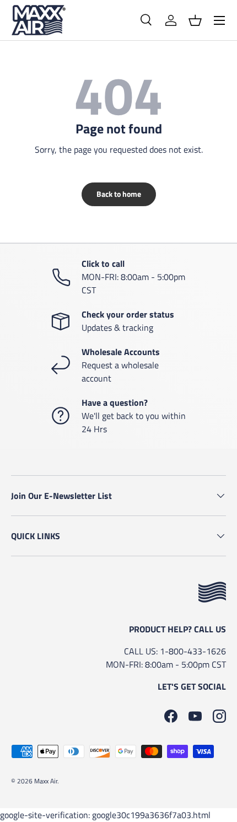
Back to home (118, 194)
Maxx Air (45, 781)
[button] (195, 20)
